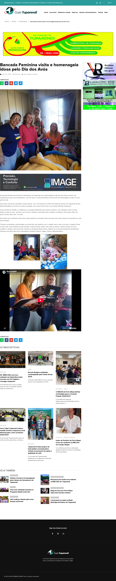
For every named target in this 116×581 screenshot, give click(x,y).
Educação (54, 497)
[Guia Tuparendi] (20, 10)
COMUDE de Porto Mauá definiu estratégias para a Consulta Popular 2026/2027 (68, 394)
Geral (30, 369)
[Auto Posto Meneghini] (58, 44)
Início (7, 21)
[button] (2, 83)
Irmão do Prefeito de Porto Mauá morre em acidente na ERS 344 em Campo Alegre (68, 443)
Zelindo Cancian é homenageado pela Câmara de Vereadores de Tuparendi (22, 480)
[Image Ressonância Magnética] (40, 182)
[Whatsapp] (63, 533)
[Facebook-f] (52, 533)
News (14, 21)
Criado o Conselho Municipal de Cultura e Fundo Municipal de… (39, 3)
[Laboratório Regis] (99, 86)
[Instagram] (58, 533)
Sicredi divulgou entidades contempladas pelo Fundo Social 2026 (40, 374)
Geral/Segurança (69, 437)
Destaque (23, 21)
